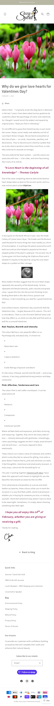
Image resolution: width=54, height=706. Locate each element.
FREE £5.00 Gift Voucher (14, 580)
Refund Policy (10, 615)
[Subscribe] (39, 663)
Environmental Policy (13, 603)
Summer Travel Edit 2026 (15, 574)
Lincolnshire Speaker (13, 592)
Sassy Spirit (23, 701)
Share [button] (7, 103)
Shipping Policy (11, 609)
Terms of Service (11, 626)
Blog (7, 597)
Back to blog (28, 552)
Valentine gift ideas (35, 473)
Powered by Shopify (33, 701)
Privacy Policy (10, 620)
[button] (5, 14)
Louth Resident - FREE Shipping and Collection (24, 586)
